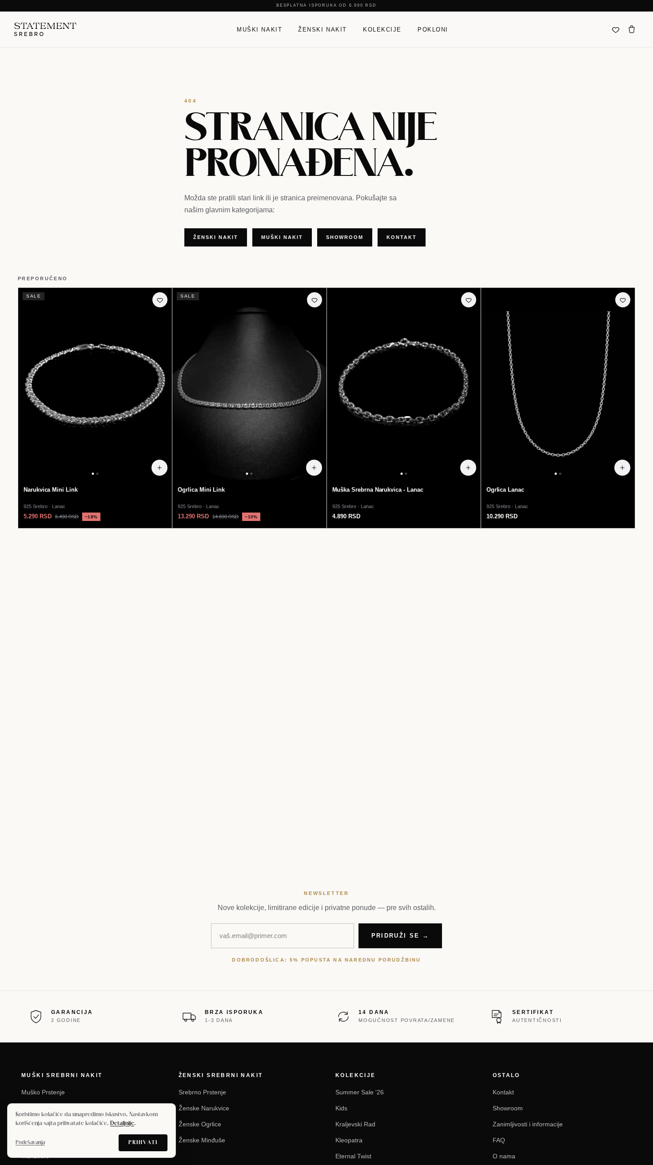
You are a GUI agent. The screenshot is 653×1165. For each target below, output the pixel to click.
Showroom (345, 237)
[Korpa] (632, 29)
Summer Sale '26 (359, 1092)
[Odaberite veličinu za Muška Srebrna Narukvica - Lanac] (468, 468)
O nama (504, 1156)
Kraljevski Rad (355, 1124)
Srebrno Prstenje (202, 1092)
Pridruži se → (400, 935)
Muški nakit (259, 29)
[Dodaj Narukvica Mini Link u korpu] (159, 468)
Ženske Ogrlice (200, 1124)
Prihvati (143, 1142)
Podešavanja (30, 1142)
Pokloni (433, 29)
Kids (341, 1108)
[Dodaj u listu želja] (159, 299)
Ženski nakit (322, 29)
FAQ (499, 1140)
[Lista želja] (616, 29)
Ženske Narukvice (204, 1108)
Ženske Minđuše (202, 1140)
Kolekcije (382, 29)
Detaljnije (122, 1123)
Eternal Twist (353, 1156)
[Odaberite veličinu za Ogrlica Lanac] (622, 468)
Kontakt (401, 237)
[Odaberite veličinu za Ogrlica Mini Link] (314, 468)
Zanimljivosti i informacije (528, 1124)
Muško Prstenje (43, 1092)
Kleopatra (348, 1140)
